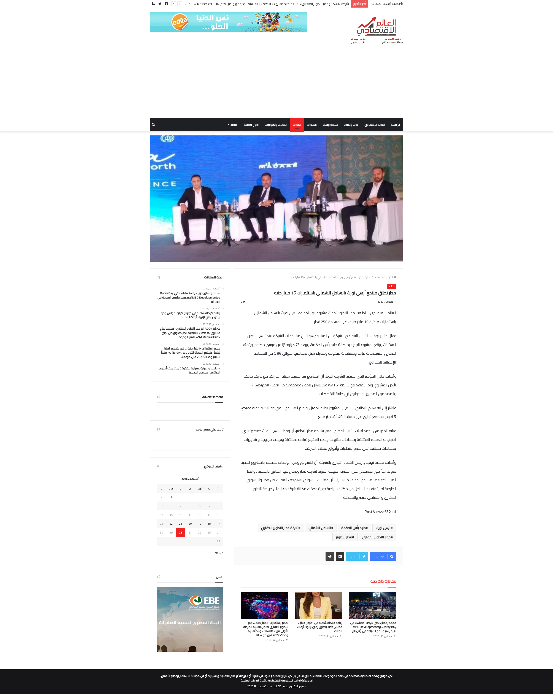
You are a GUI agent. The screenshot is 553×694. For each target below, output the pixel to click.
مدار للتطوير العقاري (376, 537)
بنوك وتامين (351, 124)
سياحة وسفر (330, 124)
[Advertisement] (276, 86)
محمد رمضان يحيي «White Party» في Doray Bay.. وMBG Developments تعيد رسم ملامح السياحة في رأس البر (373, 627)
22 (171, 523)
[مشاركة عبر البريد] (340, 556)
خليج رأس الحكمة (353, 527)
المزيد (233, 124)
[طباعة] (330, 556)
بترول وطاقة (251, 124)
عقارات (297, 124)
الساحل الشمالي (319, 527)
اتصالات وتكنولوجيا (276, 124)
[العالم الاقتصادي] (376, 31)
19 (199, 523)
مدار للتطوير (344, 537)
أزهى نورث (383, 527)
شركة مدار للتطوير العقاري (279, 527)
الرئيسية (395, 124)
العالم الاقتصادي (374, 124)
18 (209, 523)
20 (190, 523)
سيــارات (312, 124)
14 (180, 514)
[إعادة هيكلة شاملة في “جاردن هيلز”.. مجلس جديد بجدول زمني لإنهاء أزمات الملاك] (318, 605)
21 (180, 523)
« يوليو (219, 552)
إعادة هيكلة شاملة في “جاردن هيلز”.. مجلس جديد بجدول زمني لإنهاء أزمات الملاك (319, 627)
